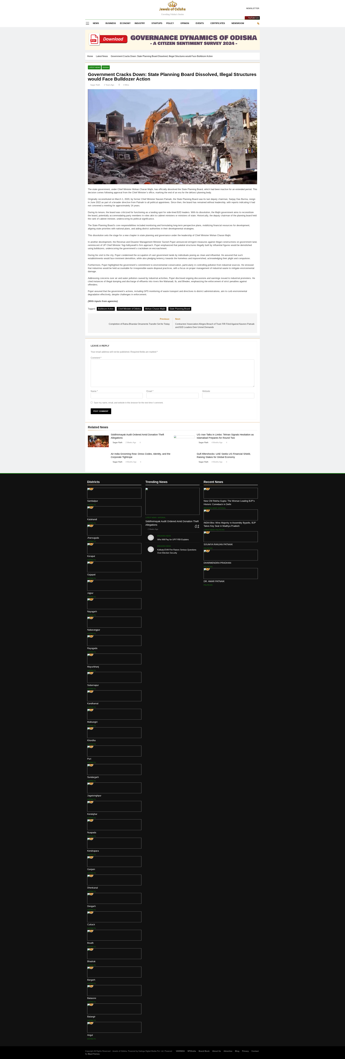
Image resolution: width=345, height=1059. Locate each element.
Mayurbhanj (93, 666)
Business (111, 23)
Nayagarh (92, 611)
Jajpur (90, 593)
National (162, 518)
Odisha (106, 67)
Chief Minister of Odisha (129, 309)
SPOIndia (191, 1051)
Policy (170, 23)
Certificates (217, 23)
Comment (96, 358)
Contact (255, 1051)
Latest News (94, 67)
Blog (237, 1051)
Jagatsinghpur (94, 795)
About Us (216, 1051)
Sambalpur (92, 501)
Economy (125, 23)
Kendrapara (93, 851)
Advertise (228, 1051)
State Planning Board (180, 309)
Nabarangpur (93, 630)
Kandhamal (92, 703)
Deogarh (91, 906)
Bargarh (91, 980)
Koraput (91, 556)
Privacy (245, 1051)
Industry (140, 23)
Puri (89, 759)
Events (200, 23)
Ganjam (91, 869)
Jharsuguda (93, 538)
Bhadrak (91, 961)
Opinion (184, 23)
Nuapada (91, 832)
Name (94, 391)
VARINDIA (180, 1051)
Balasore (91, 998)
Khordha (91, 740)
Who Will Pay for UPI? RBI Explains (173, 539)
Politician (219, 530)
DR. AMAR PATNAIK (214, 581)
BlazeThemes (94, 1054)
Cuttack (91, 924)
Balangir (91, 1016)
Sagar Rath (95, 85)
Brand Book (204, 1051)
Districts (91, 505)
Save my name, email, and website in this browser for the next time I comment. (128, 402)
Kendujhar (92, 814)
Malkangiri (92, 722)
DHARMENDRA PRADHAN (217, 563)
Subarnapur (93, 685)
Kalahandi (92, 519)
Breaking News (164, 536)
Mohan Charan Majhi (155, 309)
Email (149, 391)
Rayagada (92, 648)
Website (206, 391)
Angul (90, 1035)
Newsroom (238, 23)
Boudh (90, 943)
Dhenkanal (92, 887)
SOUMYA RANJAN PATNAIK (218, 544)
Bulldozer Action (106, 309)
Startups (156, 23)
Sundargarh (93, 777)
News (96, 23)
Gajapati (91, 574)
